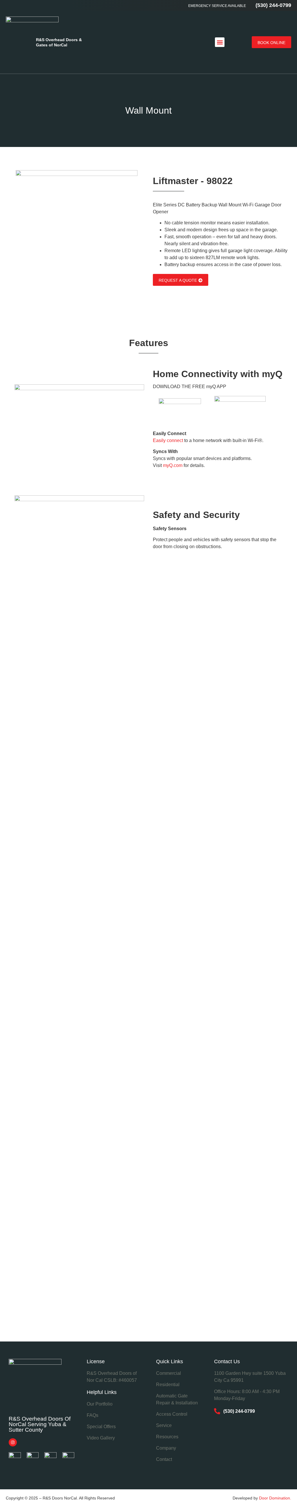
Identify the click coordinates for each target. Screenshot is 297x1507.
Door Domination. (275, 1498)
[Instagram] (13, 1442)
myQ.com (172, 465)
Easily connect (168, 440)
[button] (219, 42)
